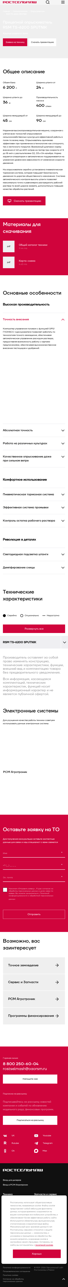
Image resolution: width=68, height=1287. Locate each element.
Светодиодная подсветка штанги (25, 554)
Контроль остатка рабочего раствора (29, 521)
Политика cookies (10, 1275)
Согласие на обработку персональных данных (13, 1280)
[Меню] (63, 2)
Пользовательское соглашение (16, 1271)
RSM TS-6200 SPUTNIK (19, 642)
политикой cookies (44, 1245)
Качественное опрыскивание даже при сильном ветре (27, 459)
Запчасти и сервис (45, 1194)
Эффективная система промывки (25, 507)
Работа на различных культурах (25, 443)
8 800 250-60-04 (20, 1064)
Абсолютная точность (18, 430)
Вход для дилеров (12, 1180)
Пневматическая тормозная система (28, 494)
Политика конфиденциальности (16, 1267)
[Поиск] (48, 2)
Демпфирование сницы (19, 567)
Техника (8, 1194)
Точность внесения (16, 319)
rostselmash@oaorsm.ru (25, 1069)
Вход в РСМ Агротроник (15, 1184)
